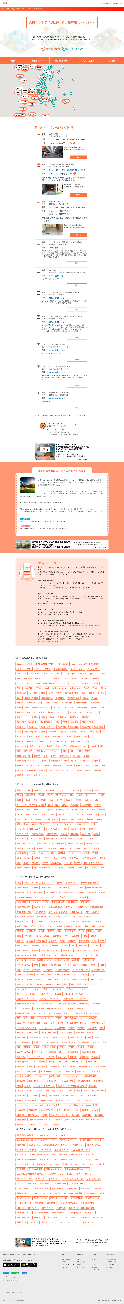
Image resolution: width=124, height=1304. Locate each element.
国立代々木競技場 (31, 698)
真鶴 (59, 931)
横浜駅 (71, 868)
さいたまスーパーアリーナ (71, 1222)
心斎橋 (95, 853)
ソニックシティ (39, 921)
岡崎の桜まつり (62, 810)
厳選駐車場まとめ (111, 1262)
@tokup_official (62, 426)
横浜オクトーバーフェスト (75, 994)
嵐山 (101, 1028)
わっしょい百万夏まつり (26, 917)
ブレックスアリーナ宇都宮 (26, 955)
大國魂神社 (31, 703)
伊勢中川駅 (83, 946)
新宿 (81, 712)
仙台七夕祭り (84, 1004)
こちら (46, 641)
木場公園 (74, 722)
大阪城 (63, 1066)
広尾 (64, 707)
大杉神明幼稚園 (81, 703)
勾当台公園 (21, 975)
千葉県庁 (50, 1057)
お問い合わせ (95, 1267)
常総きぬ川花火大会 (24, 912)
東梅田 (97, 790)
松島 (94, 941)
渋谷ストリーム (46, 741)
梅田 (85, 848)
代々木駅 (95, 683)
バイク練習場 (110, 1267)
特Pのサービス (110, 1254)
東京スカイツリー (88, 722)
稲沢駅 (73, 946)
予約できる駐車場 (111, 1259)
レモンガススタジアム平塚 (26, 1028)
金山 (28, 810)
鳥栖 (25, 1018)
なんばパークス (74, 853)
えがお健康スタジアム (57, 921)
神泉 (64, 751)
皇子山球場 (66, 950)
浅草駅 (69, 736)
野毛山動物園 (101, 1066)
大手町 (55, 703)
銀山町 (41, 931)
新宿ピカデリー (22, 717)
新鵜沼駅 (71, 941)
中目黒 (74, 678)
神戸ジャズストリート (93, 984)
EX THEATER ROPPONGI (45, 664)
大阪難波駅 (34, 1095)
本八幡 (47, 819)
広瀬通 (31, 975)
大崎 (47, 703)
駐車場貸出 (116, 3)
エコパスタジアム (23, 1052)
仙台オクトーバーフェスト (26, 999)
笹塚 (45, 756)
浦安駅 (37, 858)
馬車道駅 (37, 790)
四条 (96, 800)
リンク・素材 (95, 1269)
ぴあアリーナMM (41, 1188)
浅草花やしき (58, 736)
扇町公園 (69, 1071)
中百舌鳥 (40, 975)
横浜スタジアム (47, 1208)
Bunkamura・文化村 (24, 664)
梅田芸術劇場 (55, 1076)
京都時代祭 (97, 1004)
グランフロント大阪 (45, 843)
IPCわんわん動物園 (49, 1033)
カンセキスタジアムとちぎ (65, 917)
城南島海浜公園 (73, 698)
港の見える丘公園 (88, 1052)
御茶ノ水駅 (31, 712)
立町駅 (98, 931)
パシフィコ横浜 (99, 1217)
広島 (45, 1023)
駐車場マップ (37, 61)
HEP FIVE (60, 843)
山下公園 (75, 1115)
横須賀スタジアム (45, 960)
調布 (37, 766)
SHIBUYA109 (63, 664)
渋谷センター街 (61, 741)
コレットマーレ (36, 839)
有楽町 (64, 722)
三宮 (18, 819)
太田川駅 (20, 941)
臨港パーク (62, 1057)
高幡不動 (97, 770)
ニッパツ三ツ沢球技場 (32, 970)
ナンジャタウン (93, 669)
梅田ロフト (82, 839)
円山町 (94, 688)
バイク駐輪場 (35, 674)
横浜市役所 (21, 1057)
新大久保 (73, 712)
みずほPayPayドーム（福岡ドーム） (80, 1213)
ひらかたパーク (41, 1076)
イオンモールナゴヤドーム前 (68, 790)
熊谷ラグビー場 (88, 960)
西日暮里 (20, 766)
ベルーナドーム (46, 1028)
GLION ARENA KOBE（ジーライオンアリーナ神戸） (36, 897)
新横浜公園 (91, 1062)
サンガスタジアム (45, 917)
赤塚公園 (68, 766)
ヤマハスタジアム (23, 965)
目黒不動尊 (28, 751)
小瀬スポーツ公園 (62, 960)
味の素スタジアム (71, 693)
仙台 (97, 843)
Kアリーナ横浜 (45, 1184)
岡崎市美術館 (21, 1037)
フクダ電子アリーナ (61, 1120)
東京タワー (21, 727)
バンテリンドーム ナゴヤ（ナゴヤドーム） (61, 1217)
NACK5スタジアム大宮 (54, 1091)
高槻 (86, 926)
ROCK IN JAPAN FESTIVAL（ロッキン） (49, 1008)
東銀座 (43, 732)
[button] (45, 100)
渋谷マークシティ (36, 746)
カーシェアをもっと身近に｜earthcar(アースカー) (14, 1292)
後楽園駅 (94, 707)
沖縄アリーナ (83, 907)
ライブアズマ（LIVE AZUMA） (80, 921)
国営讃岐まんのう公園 (96, 892)
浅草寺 (38, 736)
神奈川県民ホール (85, 1066)
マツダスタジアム (87, 1203)
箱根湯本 (80, 1008)
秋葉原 (87, 751)
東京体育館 (62, 727)
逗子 (49, 975)
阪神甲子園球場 (58, 1213)
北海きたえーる (76, 912)
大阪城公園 (53, 1066)
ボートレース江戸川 (51, 674)
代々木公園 (84, 683)
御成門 (103, 707)
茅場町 (44, 761)
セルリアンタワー (77, 669)
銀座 (103, 766)
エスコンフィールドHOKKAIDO (28, 1023)
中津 (66, 936)
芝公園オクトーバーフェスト (27, 761)
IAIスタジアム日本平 (88, 1018)
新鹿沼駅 (35, 946)
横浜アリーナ (21, 1222)
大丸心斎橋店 (51, 848)
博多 (57, 805)
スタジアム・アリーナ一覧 (21, 9)
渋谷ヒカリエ (91, 741)
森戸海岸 (81, 892)
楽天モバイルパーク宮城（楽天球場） (72, 1086)
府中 (71, 707)
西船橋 (64, 819)
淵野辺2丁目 (98, 1081)
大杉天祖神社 (67, 703)
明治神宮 (85, 717)
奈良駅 (89, 843)
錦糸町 (43, 770)
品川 (83, 693)
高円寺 (79, 770)
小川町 (19, 707)
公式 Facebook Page (12, 1280)
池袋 (97, 732)
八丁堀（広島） (95, 1013)
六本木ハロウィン (59, 688)
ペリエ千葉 (21, 829)
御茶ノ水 (20, 712)
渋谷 (85, 736)
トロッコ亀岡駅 (22, 950)
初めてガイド (95, 1259)
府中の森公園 (82, 707)
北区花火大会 (21, 693)
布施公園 (20, 1124)
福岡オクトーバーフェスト (26, 994)
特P (63, 1254)
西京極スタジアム (69, 1095)
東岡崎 (78, 800)
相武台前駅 (41, 941)
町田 (64, 746)
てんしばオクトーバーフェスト (28, 989)
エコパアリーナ (77, 888)
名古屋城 (74, 805)
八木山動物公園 (98, 970)
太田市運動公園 (92, 912)
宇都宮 (58, 1018)
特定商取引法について (68, 1262)
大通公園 (92, 1086)
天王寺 (73, 829)
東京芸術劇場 (98, 727)
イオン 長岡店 (49, 790)
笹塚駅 (53, 756)
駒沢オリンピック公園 (64, 770)
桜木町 (77, 863)
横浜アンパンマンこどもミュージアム (39, 883)
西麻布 (29, 766)
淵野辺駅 (80, 843)
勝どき (103, 688)
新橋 (44, 717)
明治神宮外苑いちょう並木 (26, 722)
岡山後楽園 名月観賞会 (67, 1004)
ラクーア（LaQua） (86, 674)
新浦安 (99, 819)
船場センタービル (67, 839)
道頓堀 (86, 853)
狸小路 (101, 926)
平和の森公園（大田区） (41, 707)
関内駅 (44, 1115)
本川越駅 (28, 936)
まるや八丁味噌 (77, 810)
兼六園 (72, 1066)
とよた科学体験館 (23, 1042)
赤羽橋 (77, 766)
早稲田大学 (74, 717)
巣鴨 (27, 707)
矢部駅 (70, 843)
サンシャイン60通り (24, 669)
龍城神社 (20, 1033)
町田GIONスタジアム (78, 746)
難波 (53, 853)
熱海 (65, 984)
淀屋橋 (48, 979)
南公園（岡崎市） (59, 1037)
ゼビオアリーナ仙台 (45, 1018)
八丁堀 (38, 688)
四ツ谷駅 (101, 693)
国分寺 (19, 698)
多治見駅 (30, 941)
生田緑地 (73, 1057)
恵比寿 (41, 712)
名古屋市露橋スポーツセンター (28, 902)
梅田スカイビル (82, 1071)
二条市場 (20, 848)
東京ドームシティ (47, 727)
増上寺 (85, 698)
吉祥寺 (58, 693)
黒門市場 (61, 853)
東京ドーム (33, 727)
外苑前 (94, 698)
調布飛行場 (57, 766)
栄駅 (72, 984)
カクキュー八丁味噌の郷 (96, 810)
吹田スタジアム (67, 1081)
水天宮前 (73, 732)
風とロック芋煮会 (23, 1008)
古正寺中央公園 (22, 888)
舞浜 (34, 824)
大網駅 (85, 936)
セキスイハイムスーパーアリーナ (79, 1174)
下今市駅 (54, 946)
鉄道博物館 (87, 1115)
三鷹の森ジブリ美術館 (32, 678)
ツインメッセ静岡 (35, 892)
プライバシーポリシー (68, 1264)
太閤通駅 (75, 936)
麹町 (28, 775)
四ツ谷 (91, 693)
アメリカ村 (87, 790)
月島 (57, 722)
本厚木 (97, 805)
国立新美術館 (47, 698)
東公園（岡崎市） (76, 1037)
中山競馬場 (21, 1110)
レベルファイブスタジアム (44, 1086)
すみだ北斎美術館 (60, 669)
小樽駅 (45, 902)
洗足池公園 (21, 736)
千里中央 (37, 810)
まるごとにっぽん (69, 674)
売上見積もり (80, 1264)
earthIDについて (96, 1262)
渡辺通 (33, 926)
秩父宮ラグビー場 (23, 756)
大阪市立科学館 (46, 1071)
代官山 (19, 688)
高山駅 (26, 946)
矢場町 (77, 848)
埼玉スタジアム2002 (49, 1222)
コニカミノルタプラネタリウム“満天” (86, 664)
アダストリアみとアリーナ (77, 1023)
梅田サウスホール (23, 790)
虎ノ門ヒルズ (85, 761)
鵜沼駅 (64, 946)
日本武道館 (62, 717)
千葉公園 (42, 1062)
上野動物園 (55, 678)
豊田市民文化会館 (68, 1042)
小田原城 (59, 1071)
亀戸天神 (95, 678)
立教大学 (37, 756)
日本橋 (51, 717)
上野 (45, 678)
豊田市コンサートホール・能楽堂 (46, 1042)
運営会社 (64, 1267)
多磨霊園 (20, 703)
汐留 (90, 732)
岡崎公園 (98, 1037)
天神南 (19, 795)
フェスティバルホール (72, 1076)
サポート (94, 1254)
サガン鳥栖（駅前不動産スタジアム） (58, 1013)
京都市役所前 (30, 795)
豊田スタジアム (78, 1062)
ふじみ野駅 (95, 946)
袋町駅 (93, 936)
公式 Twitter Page (11, 1277)
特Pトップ (5, 9)
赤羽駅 (86, 766)
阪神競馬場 (21, 1081)
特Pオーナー (80, 1254)
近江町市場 (86, 834)
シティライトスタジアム (26, 960)
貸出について (80, 1259)
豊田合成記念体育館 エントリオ (28, 1013)
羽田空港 (76, 756)
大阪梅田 (20, 810)
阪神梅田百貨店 (51, 839)
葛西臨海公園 (55, 761)
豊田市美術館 (84, 1042)
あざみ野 (35, 950)
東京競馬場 (86, 727)
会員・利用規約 (66, 1259)
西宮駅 (62, 941)
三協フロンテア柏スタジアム (27, 1115)
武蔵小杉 (88, 800)
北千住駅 (33, 693)
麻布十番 (37, 775)
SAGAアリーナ (84, 917)
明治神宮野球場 (46, 722)
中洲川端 (39, 979)
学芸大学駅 (95, 703)
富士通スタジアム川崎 (64, 795)
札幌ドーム (38, 1217)
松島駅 (19, 883)
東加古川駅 (57, 936)
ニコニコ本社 (21, 674)
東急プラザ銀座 (31, 732)
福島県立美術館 (97, 907)
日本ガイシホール (23, 1198)
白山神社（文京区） (97, 746)
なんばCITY (43, 853)
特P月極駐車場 (110, 1264)
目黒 (18, 751)
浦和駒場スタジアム (67, 955)
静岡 (18, 1018)
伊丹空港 (35, 888)
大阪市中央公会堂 (23, 907)
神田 (71, 751)
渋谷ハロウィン (76, 741)
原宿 (51, 693)
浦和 (18, 824)
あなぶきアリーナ (23, 921)
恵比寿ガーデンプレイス (57, 712)
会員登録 (106, 3)
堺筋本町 (66, 975)
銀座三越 (20, 770)
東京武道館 (74, 727)
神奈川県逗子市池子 (66, 892)
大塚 (40, 703)
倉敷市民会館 (72, 902)
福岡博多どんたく (48, 1004)
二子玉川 (20, 683)
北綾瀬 (43, 693)
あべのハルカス (22, 834)
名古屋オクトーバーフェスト (51, 994)
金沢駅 (96, 834)
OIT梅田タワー (52, 1081)
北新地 (38, 936)
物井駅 (59, 883)
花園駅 (74, 979)
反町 (18, 926)
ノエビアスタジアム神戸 (26, 1155)
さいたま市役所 (61, 888)
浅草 (30, 736)
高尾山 (87, 770)
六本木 (46, 688)
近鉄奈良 (20, 979)
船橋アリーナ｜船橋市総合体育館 (81, 1208)
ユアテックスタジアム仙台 (89, 955)
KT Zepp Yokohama (36, 1057)
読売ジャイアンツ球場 (50, 950)
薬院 (93, 926)
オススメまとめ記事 (86, 61)
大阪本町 (84, 975)
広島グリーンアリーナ (68, 897)
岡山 (50, 805)
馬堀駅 (46, 936)
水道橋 (82, 732)
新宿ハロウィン (93, 712)
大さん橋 (95, 1110)
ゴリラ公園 (31, 1124)
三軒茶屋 (101, 674)
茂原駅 (19, 936)
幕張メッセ (34, 1222)
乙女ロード (84, 678)
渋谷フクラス (21, 746)
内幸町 (86, 688)
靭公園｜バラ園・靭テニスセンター (85, 1120)
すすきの (30, 848)
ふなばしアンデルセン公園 (50, 1110)
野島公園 (95, 1071)
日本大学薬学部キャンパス (40, 1120)
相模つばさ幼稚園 (83, 1081)
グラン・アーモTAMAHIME (27, 1071)
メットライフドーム (24, 1203)
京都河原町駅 (21, 853)
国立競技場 (60, 698)
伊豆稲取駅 (21, 892)
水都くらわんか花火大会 (58, 912)
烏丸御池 (49, 984)
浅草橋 (46, 736)
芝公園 (86, 756)
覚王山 (78, 926)
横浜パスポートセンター (59, 1115)
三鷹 (18, 678)
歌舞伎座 (63, 732)
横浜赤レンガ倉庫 (23, 868)
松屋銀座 (52, 732)
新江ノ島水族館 (71, 1018)
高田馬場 (20, 775)
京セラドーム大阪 (23, 1217)
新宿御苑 (35, 717)
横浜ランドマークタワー (93, 863)
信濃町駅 (28, 688)
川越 (103, 814)
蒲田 (65, 761)
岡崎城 (89, 1037)
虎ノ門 (73, 761)
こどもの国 (48, 810)
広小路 (56, 707)
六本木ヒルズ (75, 688)
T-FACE (19, 814)
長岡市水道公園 (58, 902)
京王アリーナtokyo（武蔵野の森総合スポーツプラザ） (47, 683)
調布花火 (46, 766)
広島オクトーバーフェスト (50, 999)
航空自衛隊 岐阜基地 (94, 888)
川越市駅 (52, 941)
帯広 (35, 800)
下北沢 (65, 678)
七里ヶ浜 (84, 979)
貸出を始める (80, 1262)
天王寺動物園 (86, 805)
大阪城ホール (72, 1188)
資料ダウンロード (82, 1267)
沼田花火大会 (40, 912)
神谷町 (79, 751)
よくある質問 (95, 1264)
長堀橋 (27, 800)
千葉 (32, 1018)
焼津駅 (49, 746)
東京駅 (19, 732)
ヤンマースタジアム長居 (68, 1203)
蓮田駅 (89, 931)
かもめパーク (47, 888)
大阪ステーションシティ (26, 843)
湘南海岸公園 (84, 941)
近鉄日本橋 (31, 931)
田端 (57, 746)
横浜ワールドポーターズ (43, 868)
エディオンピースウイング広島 (86, 950)
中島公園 (20, 1091)
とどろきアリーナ (97, 1023)
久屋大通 (65, 979)
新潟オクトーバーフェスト (53, 989)
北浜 (101, 979)
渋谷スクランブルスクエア (26, 741)
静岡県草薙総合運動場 (89, 883)
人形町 (73, 683)
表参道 (96, 761)
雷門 (51, 770)
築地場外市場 (65, 756)
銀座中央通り (32, 770)
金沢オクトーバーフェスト (77, 989)
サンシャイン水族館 (42, 669)
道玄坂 (95, 766)
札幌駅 (39, 848)
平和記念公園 (81, 1013)
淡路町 (77, 736)
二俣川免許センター (36, 1081)
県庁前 (41, 926)
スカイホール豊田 (99, 1042)
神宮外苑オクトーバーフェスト (47, 751)
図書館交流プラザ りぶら (39, 1037)
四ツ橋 (41, 795)
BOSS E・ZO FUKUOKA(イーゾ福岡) (30, 805)
